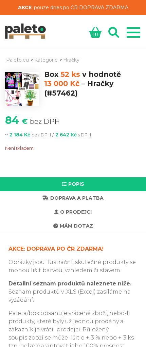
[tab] (73, 184)
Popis (76, 184)
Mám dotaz (76, 226)
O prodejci (76, 212)
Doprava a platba (77, 198)
